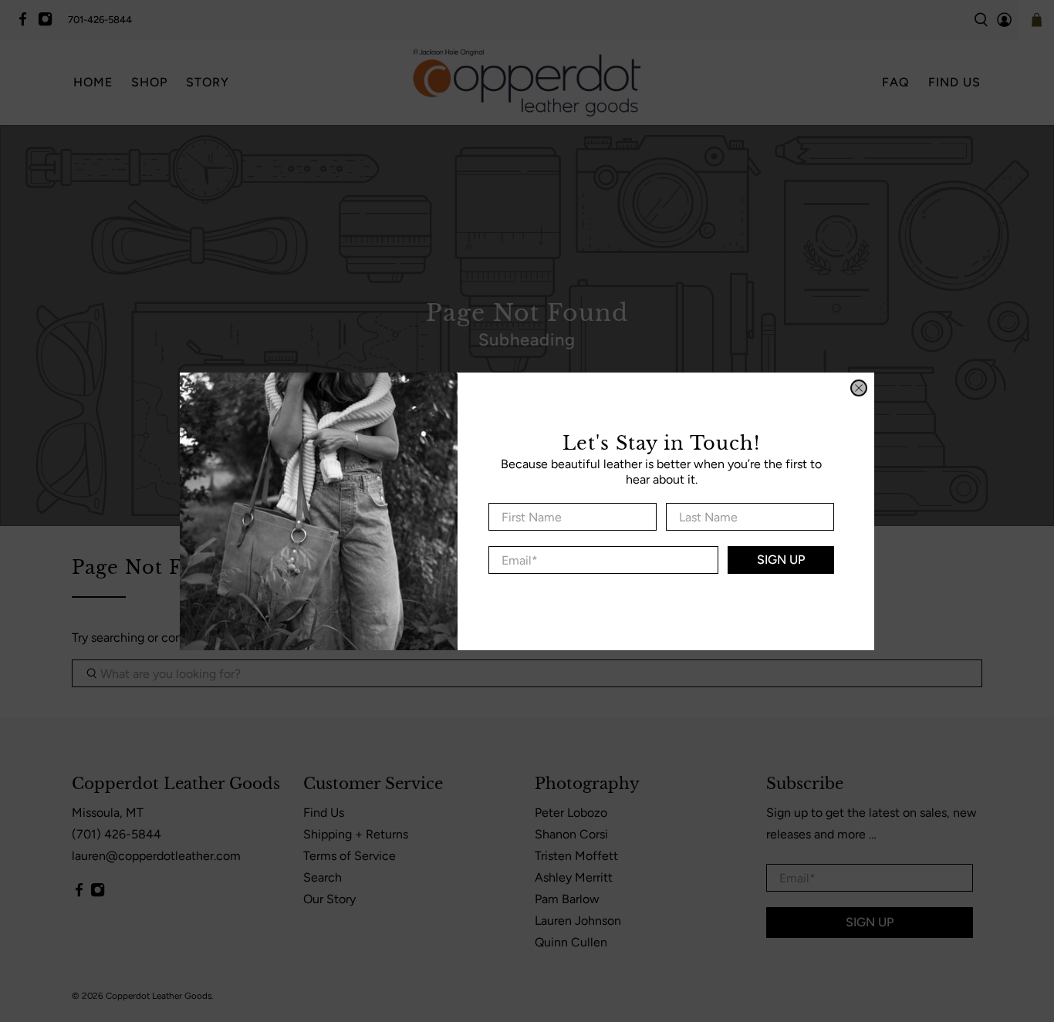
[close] (859, 388)
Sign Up (781, 559)
